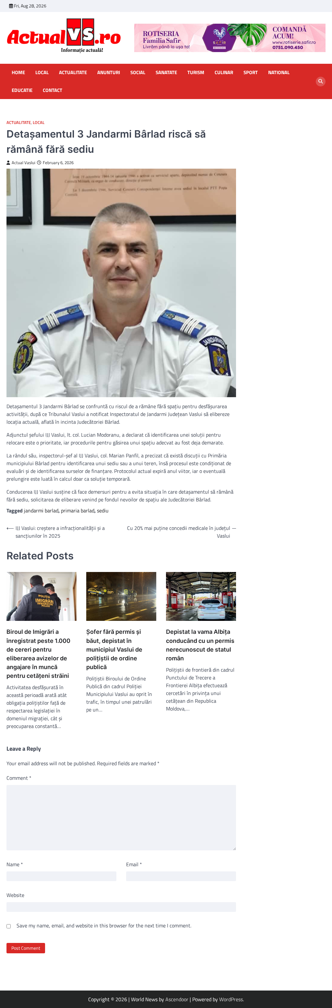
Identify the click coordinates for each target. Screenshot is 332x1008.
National (279, 72)
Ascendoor (176, 999)
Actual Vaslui (23, 163)
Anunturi (108, 72)
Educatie (22, 90)
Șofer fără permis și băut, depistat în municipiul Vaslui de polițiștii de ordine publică (114, 649)
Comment (18, 778)
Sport (250, 72)
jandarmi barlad (41, 510)
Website (15, 895)
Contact (52, 90)
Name (14, 864)
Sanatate (166, 72)
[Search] (321, 81)
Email (134, 864)
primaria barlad (77, 510)
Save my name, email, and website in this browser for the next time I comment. (104, 925)
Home (18, 72)
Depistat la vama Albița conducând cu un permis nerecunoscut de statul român (200, 644)
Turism (195, 72)
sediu (103, 510)
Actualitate (73, 72)
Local (42, 72)
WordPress (231, 999)
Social (137, 72)
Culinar (224, 72)
